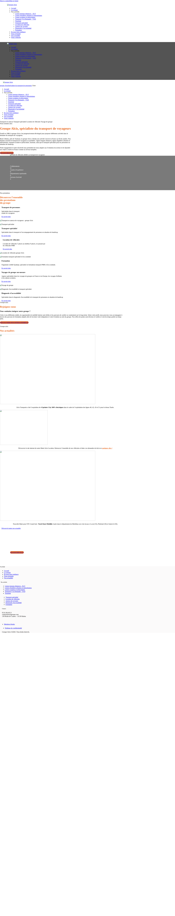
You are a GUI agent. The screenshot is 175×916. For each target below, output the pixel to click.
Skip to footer (14, 1)
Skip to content (5, 1)
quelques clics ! (107, 448)
